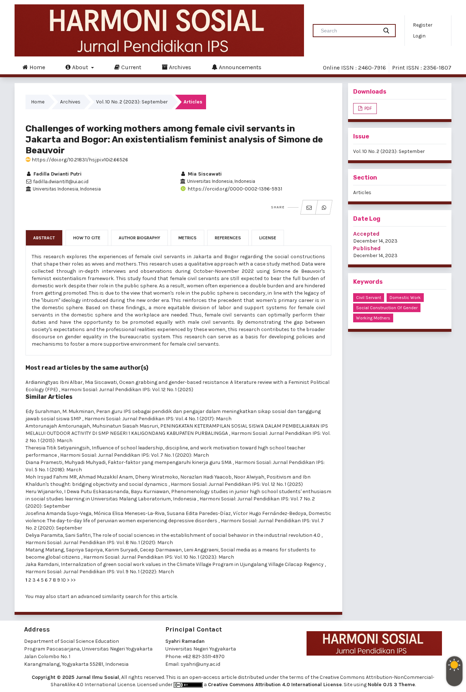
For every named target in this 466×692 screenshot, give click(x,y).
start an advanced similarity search (99, 596)
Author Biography (139, 237)
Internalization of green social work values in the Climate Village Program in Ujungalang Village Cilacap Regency (193, 564)
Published (367, 248)
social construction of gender (387, 307)
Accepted (366, 233)
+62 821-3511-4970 (204, 656)
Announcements (239, 67)
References (228, 237)
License (267, 237)
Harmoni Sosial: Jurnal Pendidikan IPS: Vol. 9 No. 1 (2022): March (99, 572)
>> (73, 580)
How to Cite (86, 237)
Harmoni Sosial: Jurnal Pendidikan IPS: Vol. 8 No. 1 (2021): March (99, 542)
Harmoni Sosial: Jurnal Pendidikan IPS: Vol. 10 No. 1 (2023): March (158, 557)
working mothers (373, 318)
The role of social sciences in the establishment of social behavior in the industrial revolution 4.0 (207, 535)
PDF (367, 108)
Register (423, 25)
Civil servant (368, 297)
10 (63, 580)
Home (36, 67)
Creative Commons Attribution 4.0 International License (275, 684)
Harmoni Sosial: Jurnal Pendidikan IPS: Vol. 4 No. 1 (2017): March (158, 419)
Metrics (187, 237)
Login (419, 36)
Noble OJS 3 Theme (391, 684)
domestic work (405, 297)
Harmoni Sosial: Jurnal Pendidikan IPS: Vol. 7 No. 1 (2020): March (134, 455)
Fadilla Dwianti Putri (57, 174)
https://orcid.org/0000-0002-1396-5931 (234, 189)
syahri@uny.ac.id (200, 664)
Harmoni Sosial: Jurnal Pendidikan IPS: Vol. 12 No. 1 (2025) (127, 389)
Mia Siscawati (204, 174)
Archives (179, 67)
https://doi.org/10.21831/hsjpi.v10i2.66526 (79, 160)
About (80, 67)
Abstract (44, 237)
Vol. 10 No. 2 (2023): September (132, 102)
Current (130, 67)
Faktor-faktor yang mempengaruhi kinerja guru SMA (170, 462)
